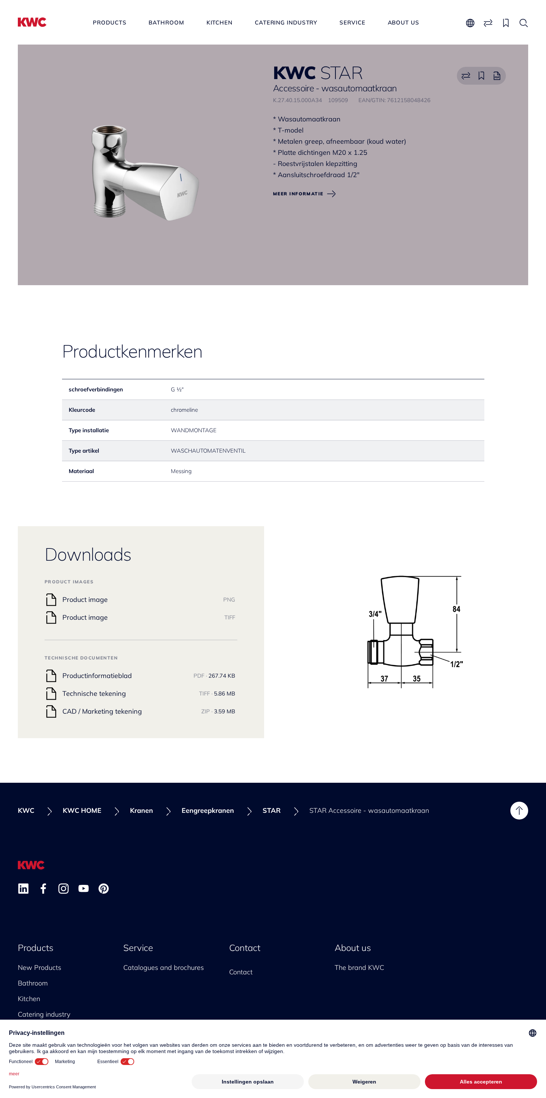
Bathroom (166, 22)
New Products (39, 967)
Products (109, 22)
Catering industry (286, 22)
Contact (244, 947)
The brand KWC (359, 967)
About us (403, 22)
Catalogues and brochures (163, 967)
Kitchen (220, 22)
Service (352, 22)
